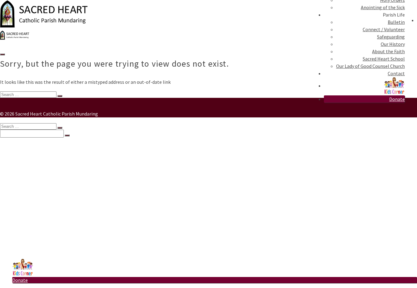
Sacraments (24, 158)
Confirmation (38, 182)
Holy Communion (42, 176)
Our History (393, 44)
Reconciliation (39, 170)
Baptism (33, 164)
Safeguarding (391, 37)
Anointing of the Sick (383, 7)
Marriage (33, 188)
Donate (397, 99)
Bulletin (396, 22)
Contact (396, 73)
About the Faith (388, 51)
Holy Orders (36, 194)
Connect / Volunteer (384, 29)
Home (18, 145)
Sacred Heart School (384, 59)
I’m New (20, 152)
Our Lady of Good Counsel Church (370, 66)
